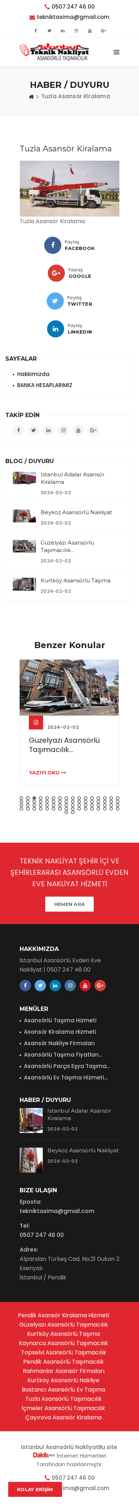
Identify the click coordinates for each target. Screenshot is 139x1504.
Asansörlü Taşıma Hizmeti (60, 1020)
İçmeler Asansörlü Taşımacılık (63, 1408)
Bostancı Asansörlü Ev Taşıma (63, 1389)
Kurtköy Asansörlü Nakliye (63, 1380)
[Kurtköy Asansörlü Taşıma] (24, 584)
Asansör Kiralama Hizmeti (60, 1032)
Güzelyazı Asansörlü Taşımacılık (63, 1324)
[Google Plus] (56, 273)
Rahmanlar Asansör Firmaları (63, 1371)
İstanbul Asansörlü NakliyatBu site (69, 1447)
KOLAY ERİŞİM (35, 1489)
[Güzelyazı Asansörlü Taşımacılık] (24, 546)
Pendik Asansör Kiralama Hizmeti (63, 1315)
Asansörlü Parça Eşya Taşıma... (67, 1066)
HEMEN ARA (69, 904)
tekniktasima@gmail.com (73, 17)
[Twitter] (55, 301)
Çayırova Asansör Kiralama (63, 1417)
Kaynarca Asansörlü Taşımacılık (63, 1343)
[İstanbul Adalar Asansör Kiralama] (24, 478)
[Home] (31, 96)
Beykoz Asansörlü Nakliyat (76, 512)
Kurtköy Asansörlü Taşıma (75, 580)
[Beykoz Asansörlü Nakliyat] (24, 516)
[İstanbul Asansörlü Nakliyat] (54, 52)
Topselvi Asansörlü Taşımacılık (63, 1352)
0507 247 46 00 (73, 6)
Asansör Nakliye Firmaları (59, 1043)
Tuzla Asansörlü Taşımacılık (63, 1399)
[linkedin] (55, 328)
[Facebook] (52, 245)
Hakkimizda (33, 374)
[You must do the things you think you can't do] (31, 1120)
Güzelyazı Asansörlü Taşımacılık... (64, 744)
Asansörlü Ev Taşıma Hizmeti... (65, 1077)
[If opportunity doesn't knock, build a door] (69, 688)
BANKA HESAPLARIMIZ (44, 385)
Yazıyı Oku (45, 772)
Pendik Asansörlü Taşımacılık (63, 1362)
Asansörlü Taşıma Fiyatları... (63, 1054)
